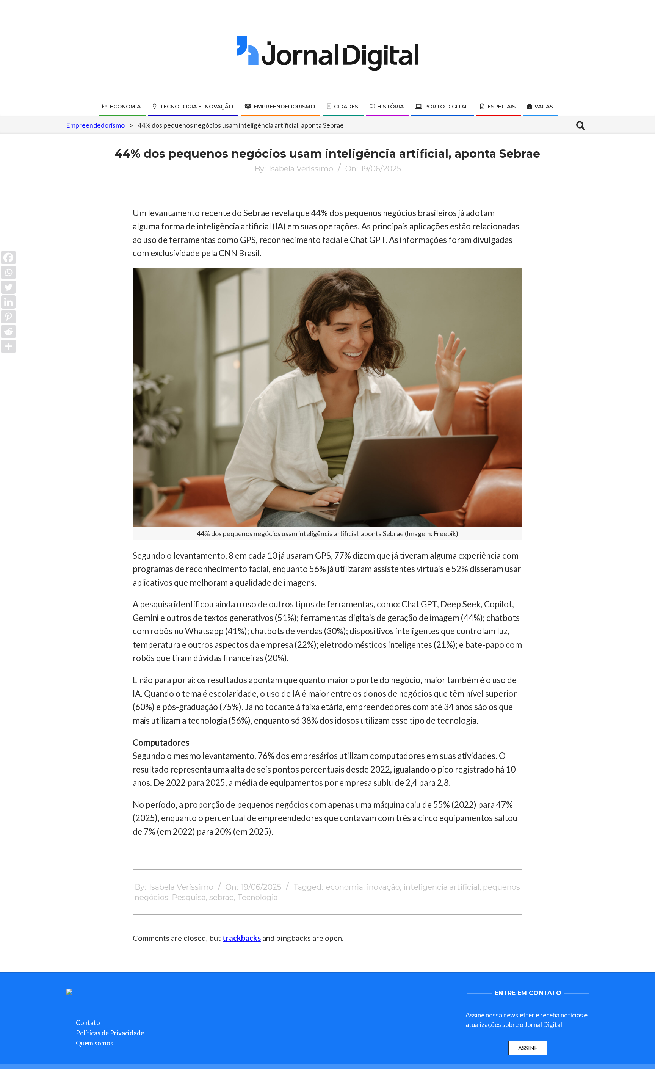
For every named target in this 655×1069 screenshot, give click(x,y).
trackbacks (242, 937)
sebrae (221, 897)
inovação (383, 887)
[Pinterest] (8, 316)
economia (344, 887)
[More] (8, 346)
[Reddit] (8, 331)
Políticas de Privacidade (110, 1033)
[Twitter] (8, 287)
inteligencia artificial (441, 887)
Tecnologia (257, 897)
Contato (88, 1023)
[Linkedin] (8, 302)
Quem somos (94, 1043)
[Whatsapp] (8, 272)
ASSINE (527, 1047)
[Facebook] (8, 257)
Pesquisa (189, 897)
